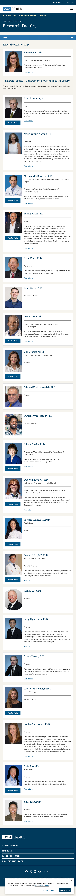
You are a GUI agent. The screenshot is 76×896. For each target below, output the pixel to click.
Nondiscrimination (30, 878)
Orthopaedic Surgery (28, 15)
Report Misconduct (44, 878)
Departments (12, 15)
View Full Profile (13, 123)
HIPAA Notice (7, 878)
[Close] (71, 880)
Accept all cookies (65, 890)
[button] (57, 2)
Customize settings (48, 890)
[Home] (3, 15)
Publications (28, 72)
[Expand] (72, 846)
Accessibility (55, 878)
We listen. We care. (67, 878)
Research (43, 15)
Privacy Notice (18, 878)
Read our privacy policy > (42, 885)
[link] (26, 871)
